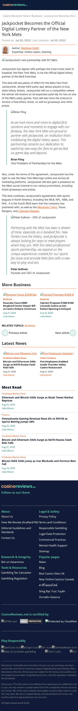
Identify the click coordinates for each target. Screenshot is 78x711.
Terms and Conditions (52, 522)
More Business (16, 284)
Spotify (51, 500)
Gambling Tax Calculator (16, 572)
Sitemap (44, 551)
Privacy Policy (47, 516)
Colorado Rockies (28, 211)
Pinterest (20, 500)
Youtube (28, 500)
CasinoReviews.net (15, 614)
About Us (7, 516)
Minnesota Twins (47, 207)
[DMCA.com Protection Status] (31, 620)
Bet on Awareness (12, 562)
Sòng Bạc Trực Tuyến (52, 591)
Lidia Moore (9, 316)
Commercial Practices (52, 539)
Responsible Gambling (53, 528)
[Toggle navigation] (70, 5)
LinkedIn (12, 500)
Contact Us (8, 538)
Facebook (35, 500)
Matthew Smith (30, 48)
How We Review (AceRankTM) (19, 522)
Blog (42, 567)
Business (37, 15)
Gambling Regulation (14, 578)
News (26, 15)
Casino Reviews (12, 15)
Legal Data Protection (52, 534)
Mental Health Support (53, 545)
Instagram (43, 500)
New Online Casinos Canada (56, 579)
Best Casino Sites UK (51, 573)
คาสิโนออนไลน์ (48, 585)
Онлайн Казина (49, 597)
